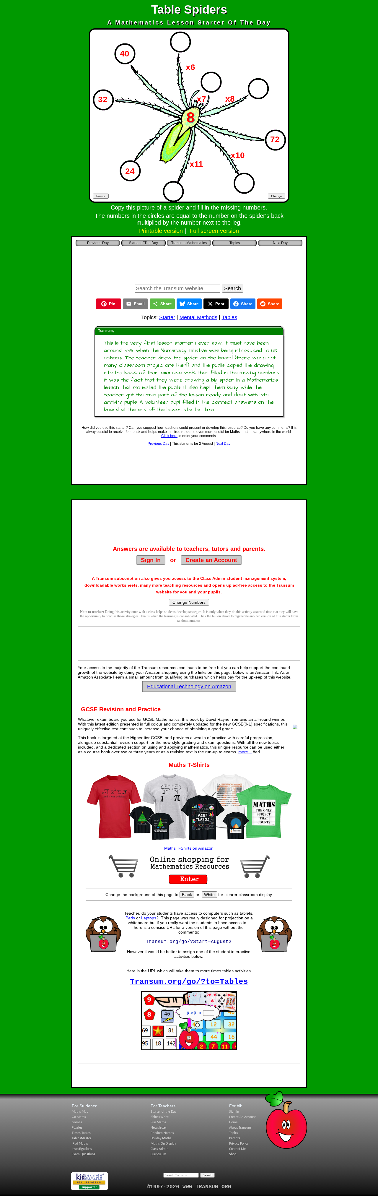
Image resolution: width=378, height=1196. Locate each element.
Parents (234, 1138)
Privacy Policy (238, 1143)
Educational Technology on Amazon (189, 686)
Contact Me (237, 1149)
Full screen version (214, 231)
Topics (234, 243)
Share (166, 303)
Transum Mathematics (189, 243)
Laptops (148, 918)
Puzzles (77, 1128)
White (209, 894)
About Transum (240, 1128)
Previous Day (158, 444)
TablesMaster (81, 1138)
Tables (229, 317)
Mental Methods (198, 317)
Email (139, 303)
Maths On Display (163, 1143)
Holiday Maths (161, 1138)
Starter (167, 317)
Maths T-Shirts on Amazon (189, 848)
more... (245, 751)
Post (219, 303)
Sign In (151, 560)
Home (233, 1122)
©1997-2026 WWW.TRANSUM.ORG (189, 1187)
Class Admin (159, 1149)
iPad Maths (80, 1143)
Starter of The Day (143, 243)
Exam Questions (83, 1154)
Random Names (162, 1133)
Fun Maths (158, 1122)
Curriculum (158, 1154)
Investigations (82, 1149)
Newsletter (159, 1128)
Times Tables (81, 1133)
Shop (232, 1154)
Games (77, 1122)
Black (187, 894)
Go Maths (79, 1117)
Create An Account (242, 1117)
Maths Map (80, 1112)
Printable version (161, 231)
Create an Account (211, 560)
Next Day (223, 444)
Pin (112, 303)
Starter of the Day (163, 1112)
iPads (130, 918)
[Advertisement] (189, 263)
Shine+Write (160, 1117)
